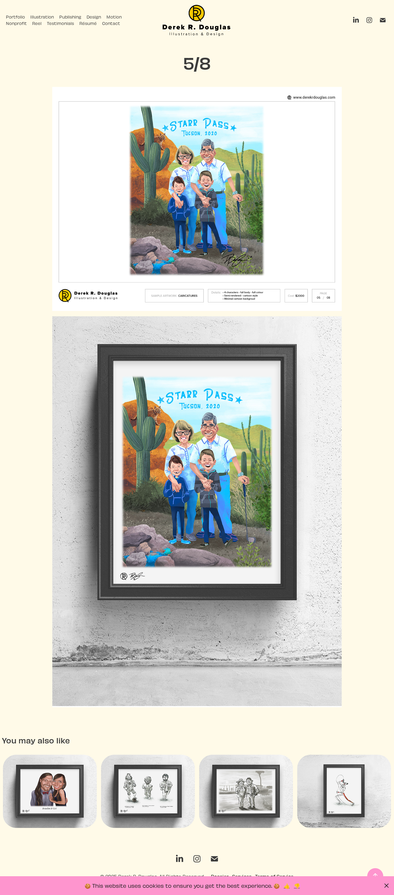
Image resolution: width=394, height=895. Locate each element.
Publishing (70, 16)
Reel (37, 23)
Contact (111, 23)
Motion (114, 16)
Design (94, 16)
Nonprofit (16, 23)
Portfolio (15, 16)
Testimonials (60, 23)
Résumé (88, 23)
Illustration (42, 16)
